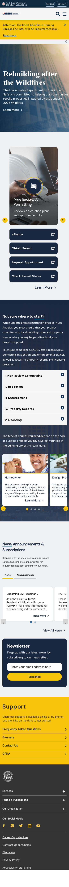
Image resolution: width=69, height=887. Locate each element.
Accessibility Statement (16, 867)
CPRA (6, 753)
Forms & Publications (15, 799)
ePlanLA (17, 234)
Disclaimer (8, 852)
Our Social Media (12, 818)
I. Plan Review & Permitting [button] (24, 375)
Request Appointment (27, 262)
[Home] (11, 13)
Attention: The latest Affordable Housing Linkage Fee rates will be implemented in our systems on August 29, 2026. (31, 27)
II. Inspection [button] (14, 386)
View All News (52, 630)
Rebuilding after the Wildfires (30, 78)
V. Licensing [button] (13, 420)
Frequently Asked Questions (21, 729)
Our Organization (12, 808)
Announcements (25, 574)
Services (7, 791)
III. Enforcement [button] (16, 397)
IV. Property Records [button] (19, 408)
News (8, 574)
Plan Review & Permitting (25, 202)
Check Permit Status (26, 276)
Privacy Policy (11, 859)
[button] (27, 509)
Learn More (11, 109)
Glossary (8, 737)
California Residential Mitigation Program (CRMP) (25, 602)
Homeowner (13, 477)
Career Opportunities (15, 837)
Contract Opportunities (16, 844)
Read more (9, 35)
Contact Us (10, 745)
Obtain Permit (22, 248)
